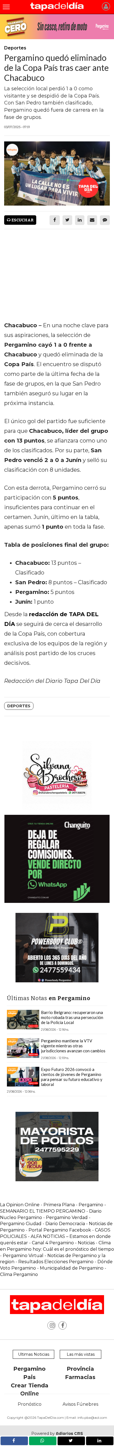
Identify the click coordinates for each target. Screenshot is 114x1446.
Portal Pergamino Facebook (60, 1230)
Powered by (57, 1433)
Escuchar (22, 220)
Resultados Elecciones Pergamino (56, 1261)
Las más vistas (81, 1354)
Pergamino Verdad (67, 1217)
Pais (29, 1377)
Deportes (18, 705)
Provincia (80, 1368)
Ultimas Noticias (33, 1354)
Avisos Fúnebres (80, 1404)
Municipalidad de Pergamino (71, 1268)
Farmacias (80, 1377)
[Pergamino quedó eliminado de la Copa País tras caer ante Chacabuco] (57, 173)
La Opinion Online (20, 1204)
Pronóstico (30, 1404)
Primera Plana (59, 1204)
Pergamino (29, 1368)
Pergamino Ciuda (19, 1223)
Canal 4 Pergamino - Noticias (63, 1242)
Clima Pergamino (19, 1274)
